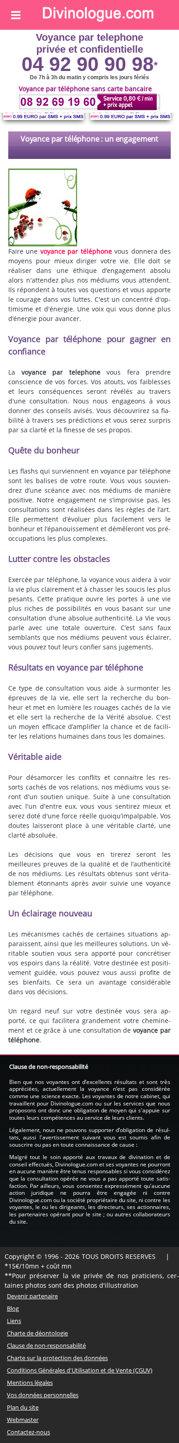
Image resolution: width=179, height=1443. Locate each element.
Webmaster (23, 1420)
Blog (13, 1308)
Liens (14, 1321)
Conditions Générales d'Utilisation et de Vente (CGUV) (79, 1370)
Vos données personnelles (42, 1395)
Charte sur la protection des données (57, 1358)
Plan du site (23, 1407)
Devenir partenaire (32, 1296)
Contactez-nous (28, 1432)
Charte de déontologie (37, 1333)
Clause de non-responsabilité (46, 1345)
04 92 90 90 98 (88, 64)
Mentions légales (30, 1382)
